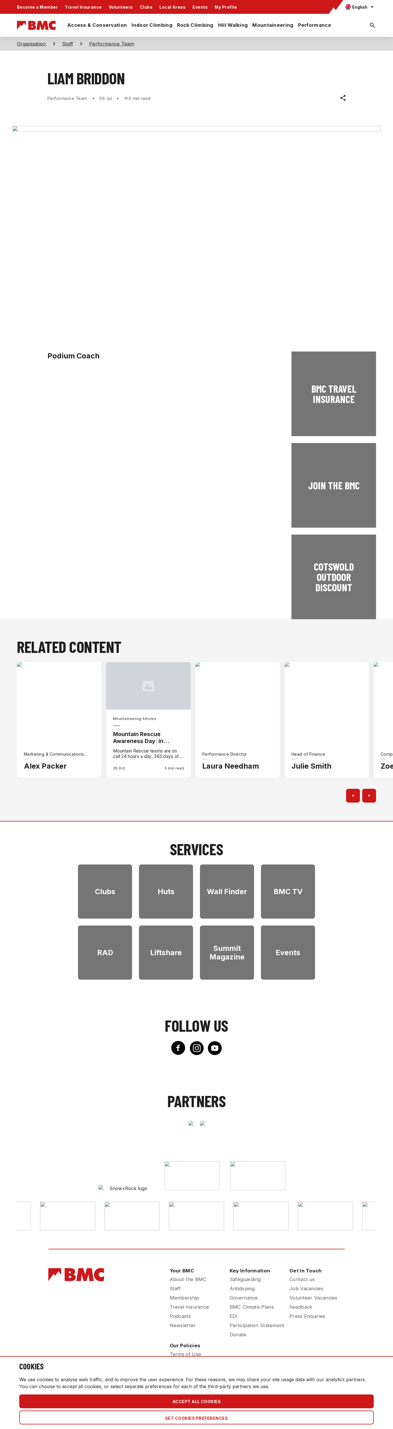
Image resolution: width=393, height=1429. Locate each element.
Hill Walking (233, 25)
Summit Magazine (227, 952)
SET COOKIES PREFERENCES (196, 1418)
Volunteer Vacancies (313, 1298)
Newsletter (183, 1325)
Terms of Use (185, 1354)
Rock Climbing (195, 25)
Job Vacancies (306, 1288)
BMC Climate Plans (252, 1307)
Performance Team (111, 44)
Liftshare (166, 952)
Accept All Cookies (196, 1401)
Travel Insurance (83, 7)
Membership (184, 1298)
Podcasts (180, 1316)
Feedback (300, 1307)
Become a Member (37, 7)
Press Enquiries (307, 1316)
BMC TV (288, 891)
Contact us (302, 1279)
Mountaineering (272, 25)
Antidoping (242, 1288)
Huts (166, 891)
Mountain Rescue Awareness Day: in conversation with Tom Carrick (144, 737)
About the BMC (188, 1279)
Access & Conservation (97, 25)
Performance (314, 25)
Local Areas (172, 7)
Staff (67, 44)
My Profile (226, 7)
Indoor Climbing (151, 25)
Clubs (146, 7)
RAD (105, 952)
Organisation (31, 44)
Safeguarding (245, 1279)
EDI (234, 1316)
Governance (244, 1298)
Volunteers (121, 7)
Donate (238, 1334)
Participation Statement (257, 1325)
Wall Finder (227, 891)
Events (200, 7)
